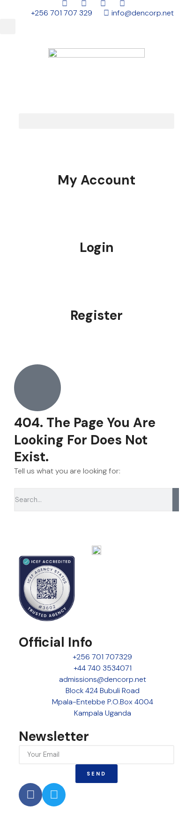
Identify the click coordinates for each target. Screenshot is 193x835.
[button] (7, 26)
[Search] (175, 499)
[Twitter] (54, 794)
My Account (96, 180)
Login (97, 247)
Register (96, 315)
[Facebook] (30, 794)
